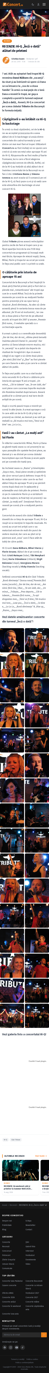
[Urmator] (46, 1177)
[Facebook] (4, 1347)
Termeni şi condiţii (17, 1359)
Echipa (28, 1221)
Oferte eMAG (7, 1293)
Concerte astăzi (9, 1302)
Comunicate (7, 1268)
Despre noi (7, 1221)
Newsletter (30, 1225)
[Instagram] (10, 1347)
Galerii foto (30, 1246)
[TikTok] (22, 1347)
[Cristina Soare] (6, 60)
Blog (4, 1229)
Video (28, 1264)
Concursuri (7, 1251)
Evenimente (31, 1260)
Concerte (6, 1242)
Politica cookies (32, 1359)
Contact (29, 1229)
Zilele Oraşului (8, 1260)
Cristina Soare (17, 59)
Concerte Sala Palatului (12, 1281)
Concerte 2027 (32, 1297)
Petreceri (6, 1255)
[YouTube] (16, 1347)
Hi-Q (5, 1140)
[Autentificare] (38, 4)
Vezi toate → (41, 1156)
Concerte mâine (32, 1302)
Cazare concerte (9, 1285)
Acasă (4, 1205)
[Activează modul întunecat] (32, 4)
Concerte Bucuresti (34, 1281)
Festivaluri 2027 (32, 1293)
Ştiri (27, 1242)
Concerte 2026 (8, 1297)
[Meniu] (44, 4)
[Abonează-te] (44, 1334)
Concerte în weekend (11, 1306)
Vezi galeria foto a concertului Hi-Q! (24, 1034)
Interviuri (30, 1251)
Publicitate (7, 1225)
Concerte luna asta (10, 1314)
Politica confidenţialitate (25, 1363)
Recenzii (7, 41)
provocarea (24, 133)
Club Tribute (15, 1140)
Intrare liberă (8, 1264)
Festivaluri (30, 1255)
